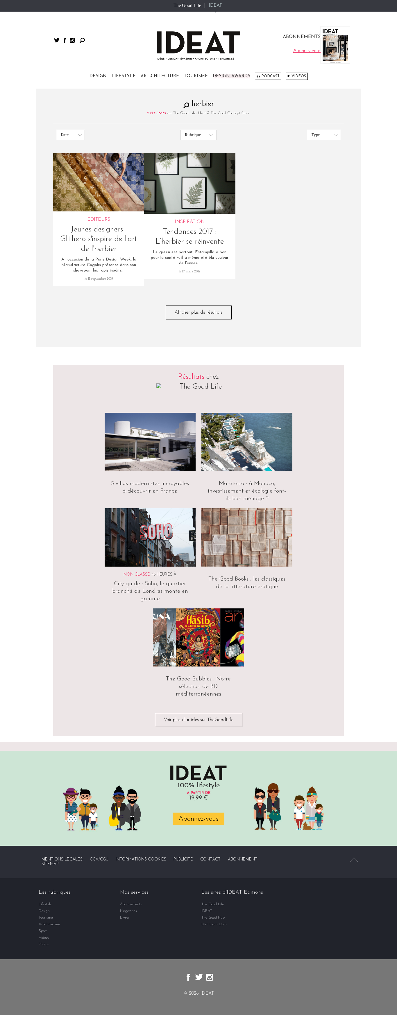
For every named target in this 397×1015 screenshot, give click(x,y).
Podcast (270, 76)
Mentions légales (62, 859)
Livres (125, 917)
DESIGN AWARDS (231, 76)
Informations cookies (141, 859)
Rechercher (82, 40)
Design (98, 76)
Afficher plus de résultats (199, 312)
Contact (210, 859)
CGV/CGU (99, 859)
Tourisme (196, 76)
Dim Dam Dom (214, 924)
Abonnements (131, 904)
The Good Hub (213, 917)
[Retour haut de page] (354, 859)
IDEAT (215, 5)
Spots (43, 931)
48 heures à (163, 574)
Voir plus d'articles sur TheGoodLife (198, 720)
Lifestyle (124, 76)
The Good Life (187, 5)
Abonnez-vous (198, 818)
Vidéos (299, 76)
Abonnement (242, 859)
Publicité (183, 859)
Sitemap (50, 864)
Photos (44, 944)
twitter (57, 40)
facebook (64, 40)
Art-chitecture (160, 76)
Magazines (128, 911)
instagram (72, 40)
